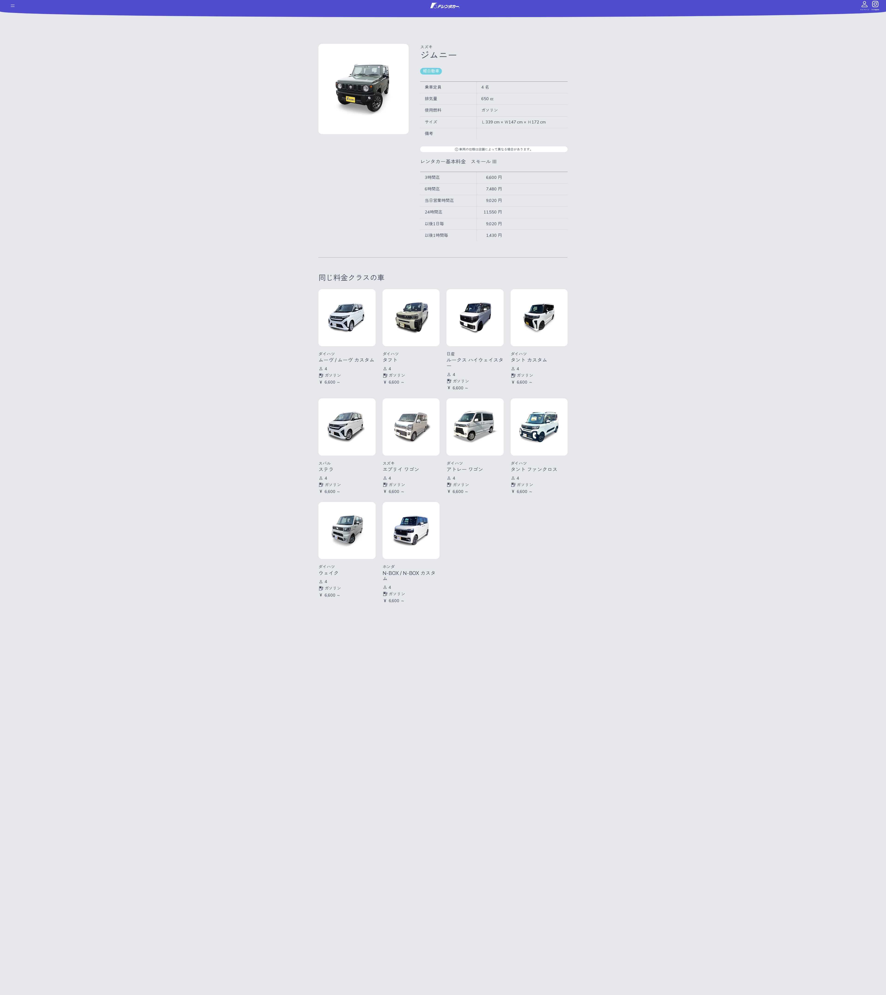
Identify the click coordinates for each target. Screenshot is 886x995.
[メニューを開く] (12, 6)
